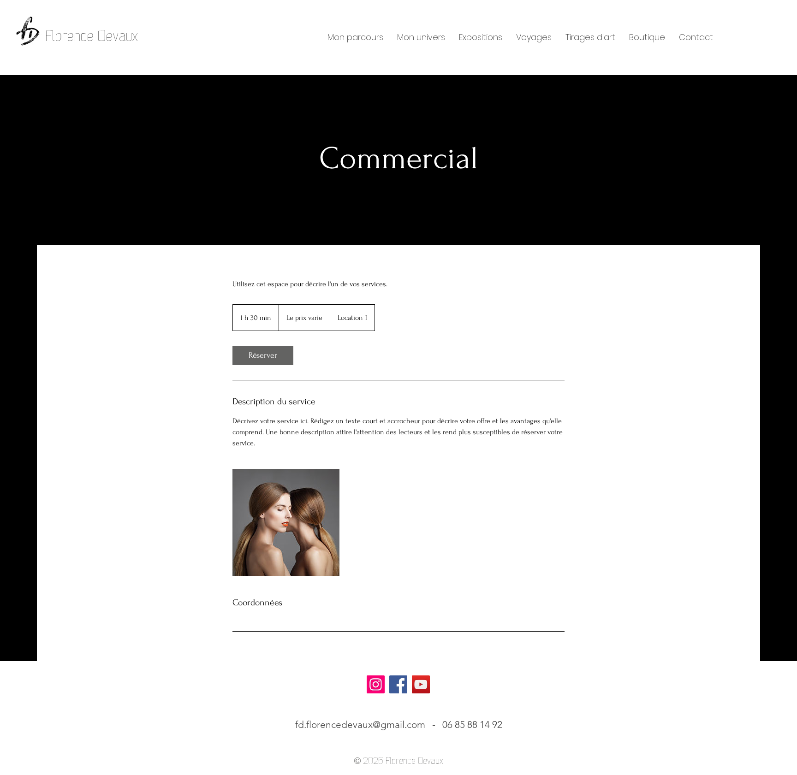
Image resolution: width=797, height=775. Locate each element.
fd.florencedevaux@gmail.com (360, 724)
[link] (262, 355)
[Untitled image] (285, 522)
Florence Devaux (92, 36)
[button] (355, 37)
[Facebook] (398, 684)
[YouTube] (421, 684)
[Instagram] (376, 684)
